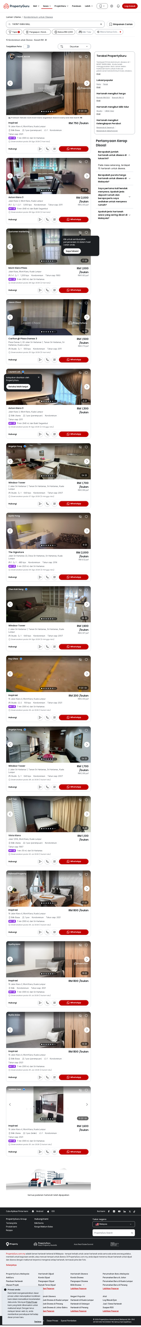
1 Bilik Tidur (109, 111)
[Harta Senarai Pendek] (86, 56)
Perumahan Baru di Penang (115, 1285)
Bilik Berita (39, 1223)
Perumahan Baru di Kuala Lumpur (118, 1281)
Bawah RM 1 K (118, 97)
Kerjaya (9, 1230)
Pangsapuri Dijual (46, 1281)
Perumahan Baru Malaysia (116, 1273)
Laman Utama (13, 17)
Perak (105, 84)
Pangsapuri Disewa (79, 1281)
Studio (99, 111)
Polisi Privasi (31, 1302)
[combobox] (55, 24)
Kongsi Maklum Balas (43, 1227)
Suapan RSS (108, 1307)
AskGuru (10, 1277)
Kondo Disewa (76, 1277)
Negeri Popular (77, 1296)
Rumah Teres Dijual (47, 1285)
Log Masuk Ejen (110, 1300)
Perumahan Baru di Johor (114, 1277)
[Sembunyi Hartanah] (80, 56)
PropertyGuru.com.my (15, 1254)
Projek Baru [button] (60, 6)
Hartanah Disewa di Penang (50, 1304)
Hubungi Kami (41, 1219)
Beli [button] (35, 6)
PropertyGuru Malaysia (17, 1273)
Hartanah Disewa (79, 1273)
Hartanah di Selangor (80, 1304)
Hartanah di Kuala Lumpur (82, 1300)
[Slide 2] (43, 111)
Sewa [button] (45, 6)
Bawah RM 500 (103, 97)
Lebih (87, 6)
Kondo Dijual (44, 1277)
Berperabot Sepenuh (105, 127)
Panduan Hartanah (14, 1281)
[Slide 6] (52, 111)
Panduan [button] (76, 6)
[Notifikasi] (118, 6)
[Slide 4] (48, 111)
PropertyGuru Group (16, 1219)
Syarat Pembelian (68, 1321)
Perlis (99, 84)
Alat (105, 1296)
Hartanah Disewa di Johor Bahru (52, 1307)
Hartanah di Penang (79, 1307)
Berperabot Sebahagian (107, 131)
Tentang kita (11, 1223)
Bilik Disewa (75, 1285)
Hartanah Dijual (46, 1273)
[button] (38, 378)
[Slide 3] (46, 111)
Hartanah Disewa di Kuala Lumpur (53, 1300)
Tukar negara (99, 1219)
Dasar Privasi (52, 1321)
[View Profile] (19, 56)
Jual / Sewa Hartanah (112, 1304)
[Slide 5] (50, 111)
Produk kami (11, 1227)
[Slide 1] (41, 111)
